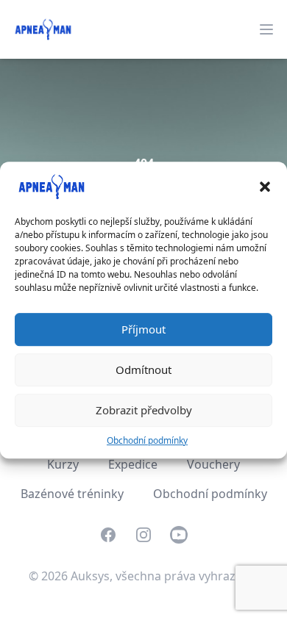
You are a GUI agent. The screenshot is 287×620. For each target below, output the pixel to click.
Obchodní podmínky (147, 440)
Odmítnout (143, 369)
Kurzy (63, 464)
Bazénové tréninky (72, 494)
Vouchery (213, 464)
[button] (265, 186)
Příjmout (143, 329)
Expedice (132, 464)
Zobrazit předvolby (144, 410)
